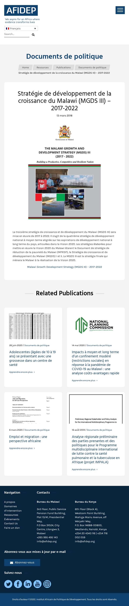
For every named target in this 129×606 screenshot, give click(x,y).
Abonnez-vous (24, 562)
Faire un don (12, 527)
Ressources (11, 514)
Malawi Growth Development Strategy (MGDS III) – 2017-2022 (64, 266)
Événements (11, 519)
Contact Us (11, 523)
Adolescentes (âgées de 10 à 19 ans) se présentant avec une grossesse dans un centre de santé (32, 359)
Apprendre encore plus (21, 372)
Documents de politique (64, 57)
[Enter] (33, 35)
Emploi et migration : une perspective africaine (28, 439)
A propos (9, 501)
